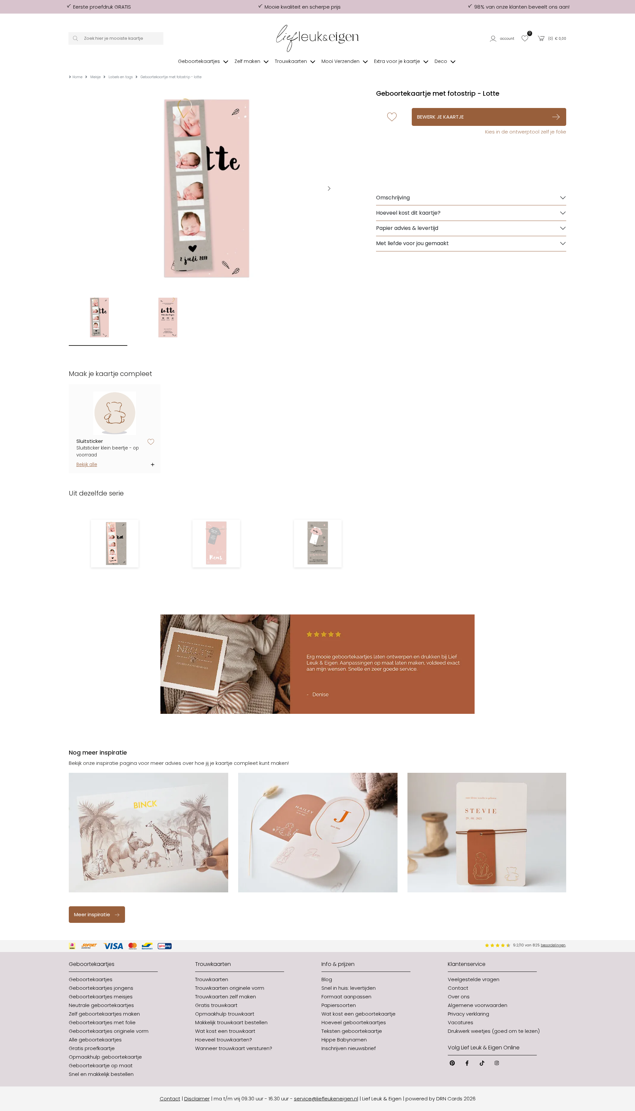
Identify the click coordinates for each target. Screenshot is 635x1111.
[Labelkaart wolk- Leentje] (317, 543)
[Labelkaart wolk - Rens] (216, 543)
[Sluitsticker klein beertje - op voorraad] (114, 413)
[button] (503, 38)
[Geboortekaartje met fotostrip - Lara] (114, 543)
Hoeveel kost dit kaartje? (408, 213)
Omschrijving (393, 197)
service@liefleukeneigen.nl (326, 1098)
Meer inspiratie (92, 914)
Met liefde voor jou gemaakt (412, 243)
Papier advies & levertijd (407, 228)
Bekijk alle (86, 464)
